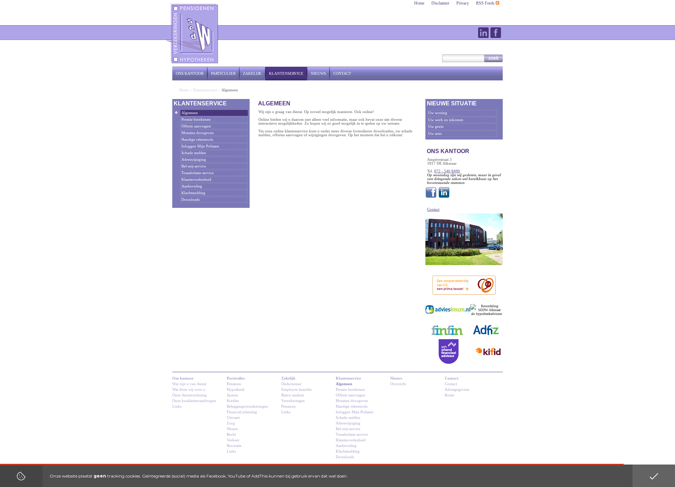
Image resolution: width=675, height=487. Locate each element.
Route (449, 395)
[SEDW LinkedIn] (444, 198)
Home (419, 3)
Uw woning (437, 113)
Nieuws (318, 73)
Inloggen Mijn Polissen (200, 146)
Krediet (233, 401)
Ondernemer (291, 384)
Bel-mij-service (193, 166)
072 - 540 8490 (447, 171)
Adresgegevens (457, 389)
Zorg (231, 423)
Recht (231, 434)
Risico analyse (292, 395)
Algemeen (189, 113)
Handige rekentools (197, 140)
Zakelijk (252, 73)
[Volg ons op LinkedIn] (483, 32)
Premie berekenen (196, 119)
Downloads (190, 200)
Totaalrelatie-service (197, 173)
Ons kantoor (190, 73)
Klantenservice (286, 73)
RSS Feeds (486, 3)
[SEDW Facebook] (431, 198)
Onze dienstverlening (189, 395)
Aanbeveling (191, 186)
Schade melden (193, 153)
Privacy (462, 3)
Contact (342, 73)
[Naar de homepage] (192, 33)
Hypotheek (236, 389)
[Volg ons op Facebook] (495, 32)
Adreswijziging (193, 160)
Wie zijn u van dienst (189, 384)
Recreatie (234, 446)
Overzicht (398, 384)
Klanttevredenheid (196, 180)
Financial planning (242, 412)
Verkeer (233, 440)
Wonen (232, 429)
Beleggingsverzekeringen (247, 406)
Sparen (232, 395)
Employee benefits (296, 389)
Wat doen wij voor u (188, 389)
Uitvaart (233, 418)
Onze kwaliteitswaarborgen (194, 401)
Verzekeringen (293, 401)
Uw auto (435, 134)
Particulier (223, 73)
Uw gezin (436, 127)
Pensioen (234, 384)
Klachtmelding (193, 193)
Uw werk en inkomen (445, 120)
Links (176, 406)
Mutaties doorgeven (197, 133)
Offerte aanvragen (196, 126)
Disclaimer (440, 3)
